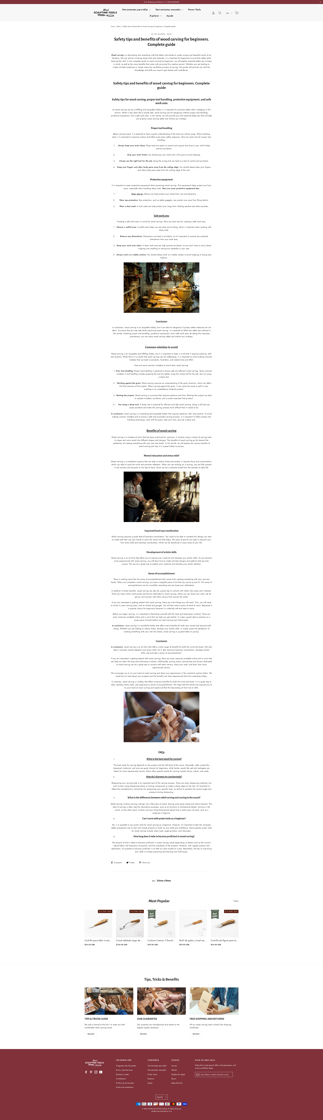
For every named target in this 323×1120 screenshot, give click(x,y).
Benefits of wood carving (161, 430)
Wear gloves (137, 194)
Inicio (113, 26)
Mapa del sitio (177, 1083)
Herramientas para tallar (135, 9)
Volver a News (163, 880)
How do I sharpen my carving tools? (164, 776)
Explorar (154, 15)
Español (160, 1097)
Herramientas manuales (168, 9)
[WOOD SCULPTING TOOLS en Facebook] (86, 1072)
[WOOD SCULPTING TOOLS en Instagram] (95, 1072)
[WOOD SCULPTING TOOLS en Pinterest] (90, 1072)
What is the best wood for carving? (164, 759)
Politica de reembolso (124, 1087)
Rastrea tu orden (122, 1074)
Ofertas (174, 1070)
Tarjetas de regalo (178, 1074)
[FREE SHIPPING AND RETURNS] (214, 1001)
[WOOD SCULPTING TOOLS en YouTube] (100, 1072)
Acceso (174, 1065)
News (119, 26)
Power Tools (194, 9)
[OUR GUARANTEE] (161, 1001)
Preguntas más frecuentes (126, 1065)
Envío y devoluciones (124, 1070)
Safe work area (161, 215)
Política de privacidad (125, 1083)
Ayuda (170, 15)
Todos (236, 901)
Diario (173, 1078)
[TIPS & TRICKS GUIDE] (109, 1001)
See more (91, 1034)
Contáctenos (121, 1078)
